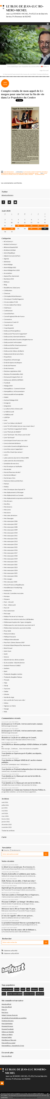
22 (45, 226)
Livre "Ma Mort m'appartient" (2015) (15, 429)
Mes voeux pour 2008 (10, 527)
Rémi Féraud (8, 648)
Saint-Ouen (7, 651)
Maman (6, 484)
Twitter (6, 691)
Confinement (8, 311)
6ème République (9, 253)
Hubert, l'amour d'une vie (10, 1015)
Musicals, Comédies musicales (14, 593)
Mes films (7, 504)
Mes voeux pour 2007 (10, 524)
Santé (36, 173)
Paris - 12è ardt (8, 602)
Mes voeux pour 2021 (10, 561)
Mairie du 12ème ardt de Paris (13, 481)
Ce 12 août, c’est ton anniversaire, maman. (28, 724)
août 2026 (5, 802)
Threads (6, 680)
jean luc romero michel (15, 994)
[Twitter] (9, 202)
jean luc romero (18, 174)
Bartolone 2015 (9, 279)
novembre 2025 (7, 827)
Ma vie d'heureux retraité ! (12, 472)
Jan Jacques (6, 724)
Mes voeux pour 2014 (10, 544)
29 (45, 228)
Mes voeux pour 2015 (10, 547)
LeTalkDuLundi (8, 414)
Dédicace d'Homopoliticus (12, 331)
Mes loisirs (7, 512)
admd (26, 174)
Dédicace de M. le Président (13, 342)
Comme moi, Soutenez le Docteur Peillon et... (30, 790)
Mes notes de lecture (10, 515)
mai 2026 (5, 811)
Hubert (6, 397)
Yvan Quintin (6, 753)
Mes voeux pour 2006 (10, 521)
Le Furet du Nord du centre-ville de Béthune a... (19, 930)
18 (18, 226)
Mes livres (5, 1012)
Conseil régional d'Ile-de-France (14, 316)
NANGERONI (6, 744)
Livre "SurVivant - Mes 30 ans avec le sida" (17, 435)
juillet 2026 (5, 805)
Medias (6, 487)
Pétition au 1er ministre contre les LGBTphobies (19, 619)
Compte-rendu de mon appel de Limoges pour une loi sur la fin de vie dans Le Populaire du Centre (22, 94)
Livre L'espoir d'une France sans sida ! (16, 440)
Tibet (5, 683)
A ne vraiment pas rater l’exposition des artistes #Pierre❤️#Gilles (27, 66)
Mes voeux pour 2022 (10, 564)
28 (38, 228)
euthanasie (39, 994)
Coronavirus (8, 319)
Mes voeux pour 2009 (10, 530)
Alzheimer (7, 262)
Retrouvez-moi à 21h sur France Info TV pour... (19, 909)
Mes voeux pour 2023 (10, 567)
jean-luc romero (7, 989)
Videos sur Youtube (8, 1032)
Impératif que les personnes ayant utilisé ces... (19, 888)
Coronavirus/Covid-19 (11, 322)
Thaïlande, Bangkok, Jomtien (13, 674)
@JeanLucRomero (7, 195)
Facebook (7, 383)
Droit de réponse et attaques (13, 362)
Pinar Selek (7, 631)
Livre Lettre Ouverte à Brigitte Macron (16, 446)
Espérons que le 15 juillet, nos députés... (28, 753)
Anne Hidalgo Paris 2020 (12, 270)
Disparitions (8, 357)
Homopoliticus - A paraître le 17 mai (13, 1045)
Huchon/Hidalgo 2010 (11, 400)
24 (12, 228)
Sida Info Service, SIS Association (14, 660)
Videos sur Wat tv (7, 1034)
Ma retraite (7, 469)
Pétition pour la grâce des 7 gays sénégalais (17, 622)
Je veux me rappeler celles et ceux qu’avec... (18, 916)
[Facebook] (3, 202)
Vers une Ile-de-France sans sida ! (14, 700)
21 (38, 226)
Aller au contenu (6, 2)
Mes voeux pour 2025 (10, 573)
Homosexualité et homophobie (13, 394)
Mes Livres (7, 510)
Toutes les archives (8, 831)
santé (23, 989)
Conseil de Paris (9, 313)
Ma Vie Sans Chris (9, 478)
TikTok (6, 686)
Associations (8, 273)
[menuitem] (28, 67)
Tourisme (7, 689)
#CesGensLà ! (8, 241)
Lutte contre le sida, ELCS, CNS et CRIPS (16, 458)
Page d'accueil (44, 70)
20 (31, 226)
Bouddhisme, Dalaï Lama (12, 288)
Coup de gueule (9, 328)
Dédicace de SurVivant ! (11, 348)
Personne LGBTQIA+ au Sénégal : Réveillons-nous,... (21, 902)
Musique (7, 596)
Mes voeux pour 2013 (10, 541)
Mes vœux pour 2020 (10, 582)
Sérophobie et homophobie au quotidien (14, 1018)
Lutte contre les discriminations (14, 461)
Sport (5, 671)
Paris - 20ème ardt (10, 605)
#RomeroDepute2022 (11, 247)
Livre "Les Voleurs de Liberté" (13, 423)
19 (24, 226)
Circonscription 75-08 (11, 302)
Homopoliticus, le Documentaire (14, 391)
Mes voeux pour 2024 (10, 570)
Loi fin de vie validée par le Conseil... (24, 737)
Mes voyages (8, 579)
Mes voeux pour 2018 (10, 556)
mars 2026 (5, 816)
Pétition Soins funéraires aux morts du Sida (17, 628)
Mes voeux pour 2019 (10, 559)
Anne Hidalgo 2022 (10, 267)
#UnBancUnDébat (10, 250)
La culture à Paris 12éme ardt (13, 409)
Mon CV (4, 1009)
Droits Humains (9, 368)
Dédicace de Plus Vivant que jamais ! (15, 345)
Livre (5, 420)
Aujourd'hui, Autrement (11, 276)
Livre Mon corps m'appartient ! (13, 449)
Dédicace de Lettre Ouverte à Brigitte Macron (18, 339)
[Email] (15, 202)
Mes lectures (8, 507)
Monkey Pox (8, 590)
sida (28, 989)
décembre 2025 (7, 824)
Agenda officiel (6, 1004)
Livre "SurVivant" (9, 437)
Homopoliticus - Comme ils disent (14, 388)
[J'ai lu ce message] (48, 1094)
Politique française (28, 173)
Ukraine (6, 694)
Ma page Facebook (7, 1029)
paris (3, 994)
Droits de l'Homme (10, 365)
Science (6, 657)
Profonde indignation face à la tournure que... (30, 769)
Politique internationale (11, 639)
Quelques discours (8, 1021)
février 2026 (5, 819)
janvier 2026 (6, 822)
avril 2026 (5, 813)
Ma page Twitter (7, 1037)
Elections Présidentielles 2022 (13, 374)
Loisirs (6, 455)
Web (5, 712)
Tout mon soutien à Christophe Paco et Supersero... (21, 895)
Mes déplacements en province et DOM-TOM (18, 498)
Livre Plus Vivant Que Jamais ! (13, 452)
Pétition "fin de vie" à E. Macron (13, 616)
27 (31, 228)
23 (5, 228)
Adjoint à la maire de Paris (12, 256)
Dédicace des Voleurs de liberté (14, 351)
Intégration (7, 406)
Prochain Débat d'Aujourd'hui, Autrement (17, 645)
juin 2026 (4, 808)
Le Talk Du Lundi (9, 412)
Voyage (6, 709)
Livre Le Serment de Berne (12, 443)
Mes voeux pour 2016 (10, 550)
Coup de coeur (8, 325)
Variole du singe (9, 697)
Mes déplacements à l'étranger (14, 492)
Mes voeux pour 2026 (10, 576)
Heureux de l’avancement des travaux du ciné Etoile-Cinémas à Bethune (26, 74)
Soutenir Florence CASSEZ (12, 665)
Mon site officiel (7, 1007)
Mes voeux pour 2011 (10, 536)
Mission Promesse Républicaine (14, 585)
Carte (4, 837)
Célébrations (8, 290)
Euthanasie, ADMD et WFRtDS (32, 172)
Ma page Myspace (7, 1026)
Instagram (7, 403)
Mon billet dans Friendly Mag (13, 587)
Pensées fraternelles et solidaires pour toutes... (19, 874)
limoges (30, 174)
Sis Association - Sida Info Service (14, 663)
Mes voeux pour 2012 (10, 538)
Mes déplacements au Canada (13, 495)
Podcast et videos (9, 634)
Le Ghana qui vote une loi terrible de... (27, 776)
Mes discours (8, 501)
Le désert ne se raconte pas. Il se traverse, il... (18, 867)
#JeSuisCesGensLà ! (10, 244)
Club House (7, 308)
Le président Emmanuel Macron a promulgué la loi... (21, 923)
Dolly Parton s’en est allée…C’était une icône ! (18, 881)
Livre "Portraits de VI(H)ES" (12, 432)
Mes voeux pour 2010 (10, 533)
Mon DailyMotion (7, 1023)
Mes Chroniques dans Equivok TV (14, 489)
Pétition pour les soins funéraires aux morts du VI (19, 625)
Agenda (6, 259)
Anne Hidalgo (8, 264)
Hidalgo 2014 (8, 386)
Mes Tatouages (9, 518)
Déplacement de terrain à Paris (14, 354)
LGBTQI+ (7, 417)
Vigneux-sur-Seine (10, 706)
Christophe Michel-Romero (12, 296)
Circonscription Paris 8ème (12, 305)
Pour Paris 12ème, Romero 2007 (14, 642)
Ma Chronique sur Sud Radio (13, 466)
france (17, 989)
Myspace (7, 599)
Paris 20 (6, 608)
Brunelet (5, 737)
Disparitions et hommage (12, 360)
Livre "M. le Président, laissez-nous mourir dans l (19, 426)
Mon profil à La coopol (8, 1043)
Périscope (7, 613)
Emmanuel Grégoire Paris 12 (13, 377)
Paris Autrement (9, 611)
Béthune (6, 282)
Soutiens (6, 668)
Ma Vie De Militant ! (10, 475)
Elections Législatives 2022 (12, 371)
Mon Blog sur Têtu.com (9, 1040)
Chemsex (7, 293)
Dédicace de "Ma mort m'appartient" (15, 334)
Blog (5, 285)
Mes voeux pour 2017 (10, 553)
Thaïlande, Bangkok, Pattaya (13, 677)
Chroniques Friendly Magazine (14, 299)
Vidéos (6, 703)
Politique (34, 989)
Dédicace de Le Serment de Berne (14, 336)
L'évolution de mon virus (11, 463)
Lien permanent (8, 172)
